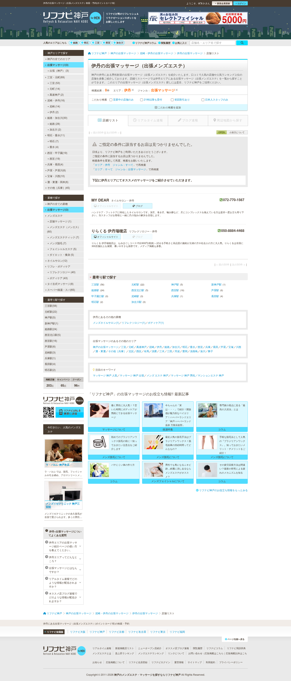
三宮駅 (95, 284)
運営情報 (179, 662)
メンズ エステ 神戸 (157, 375)
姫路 (75, 42)
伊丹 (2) (54, 112)
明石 (86, 42)
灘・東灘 (100, 351)
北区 (131, 351)
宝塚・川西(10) (56, 176)
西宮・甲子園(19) (57, 153)
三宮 (97, 42)
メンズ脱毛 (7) (58, 243)
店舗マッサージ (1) (60, 221)
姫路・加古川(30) (57, 117)
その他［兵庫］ (117, 351)
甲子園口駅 (97, 296)
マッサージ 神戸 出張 (132, 375)
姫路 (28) (55, 123)
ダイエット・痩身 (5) (62, 254)
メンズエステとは (101, 653)
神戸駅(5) (50, 317)
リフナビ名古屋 (137, 631)
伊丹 (159, 347)
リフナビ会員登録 (138, 662)
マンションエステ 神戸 (211, 375)
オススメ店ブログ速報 (177, 648)
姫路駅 (95, 290)
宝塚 (230, 347)
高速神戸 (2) (57, 94)
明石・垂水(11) (56, 135)
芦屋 (223, 347)
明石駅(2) (50, 370)
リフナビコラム (214, 648)
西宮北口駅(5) (53, 334)
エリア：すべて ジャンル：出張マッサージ (120, 169)
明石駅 (95, 302)
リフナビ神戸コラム (145, 42)
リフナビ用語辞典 (236, 648)
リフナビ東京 (158, 631)
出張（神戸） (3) (59, 70)
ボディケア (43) (59, 278)
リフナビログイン (160, 662)
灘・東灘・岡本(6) (57, 182)
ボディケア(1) (156, 322)
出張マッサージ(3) (57, 65)
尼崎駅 (135, 296)
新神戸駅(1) (51, 323)
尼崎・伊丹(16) (56, 100)
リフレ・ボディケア (58, 266)
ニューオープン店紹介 (149, 648)
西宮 (108, 42)
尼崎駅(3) (50, 352)
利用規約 (210, 662)
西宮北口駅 (137, 290)
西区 (138, 351)
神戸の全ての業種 (57, 204)
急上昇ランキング (124, 653)
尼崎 (151, 347)
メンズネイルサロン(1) (106, 322)
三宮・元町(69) (56, 77)
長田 (215, 347)
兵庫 (207, 347)
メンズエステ (55, 215)
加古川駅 (136, 302)
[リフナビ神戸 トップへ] (72, 18)
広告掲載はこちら (214, 653)
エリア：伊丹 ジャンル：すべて (114, 164)
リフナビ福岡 (177, 631)
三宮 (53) (55, 83)
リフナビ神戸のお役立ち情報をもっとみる (223, 490)
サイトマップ (195, 662)
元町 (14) (55, 88)
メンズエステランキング (151, 653)
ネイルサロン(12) (57, 260)
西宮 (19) (55, 158)
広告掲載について (115, 662)
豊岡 (184, 351)
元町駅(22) (51, 311)
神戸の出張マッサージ (105, 347)
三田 (169, 351)
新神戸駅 (216, 284)
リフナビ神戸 (97, 631)
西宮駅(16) (51, 340)
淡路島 (194, 351)
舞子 (210, 351)
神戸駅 (175, 284)
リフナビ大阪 (77, 631)
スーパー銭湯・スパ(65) (61, 289)
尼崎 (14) (55, 106)
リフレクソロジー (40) (62, 272)
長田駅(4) (50, 364)
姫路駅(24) (51, 329)
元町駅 (135, 284)
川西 (238, 347)
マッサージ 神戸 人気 (105, 375)
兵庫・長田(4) (55, 164)
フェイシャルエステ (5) (63, 249)
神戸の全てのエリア (58, 59)
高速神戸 (141, 347)
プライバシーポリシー (231, 662)
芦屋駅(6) (50, 346)
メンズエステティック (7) (64, 237)
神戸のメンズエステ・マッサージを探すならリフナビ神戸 (147, 675)
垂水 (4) (54, 147)
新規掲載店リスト (124, 648)
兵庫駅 (175, 296)
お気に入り (181, 42)
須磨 (154, 351)
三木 (161, 351)
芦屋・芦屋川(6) (56, 170)
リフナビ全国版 (55, 631)
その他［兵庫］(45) (58, 187)
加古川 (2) (55, 129)
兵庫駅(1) (50, 358)
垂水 (192, 347)
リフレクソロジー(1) (133, 322)
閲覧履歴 (165, 42)
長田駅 (215, 296)
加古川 (119, 42)
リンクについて (176, 653)
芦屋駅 (215, 290)
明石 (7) (54, 141)
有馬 (146, 351)
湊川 (202, 351)
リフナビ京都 (116, 631)
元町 (131, 347)
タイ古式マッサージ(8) (60, 283)
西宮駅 (175, 290)
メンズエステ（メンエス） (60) (63, 229)
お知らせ (97, 662)
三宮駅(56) (51, 305)
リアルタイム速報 (101, 648)
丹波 (177, 351)
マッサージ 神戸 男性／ (184, 375)
